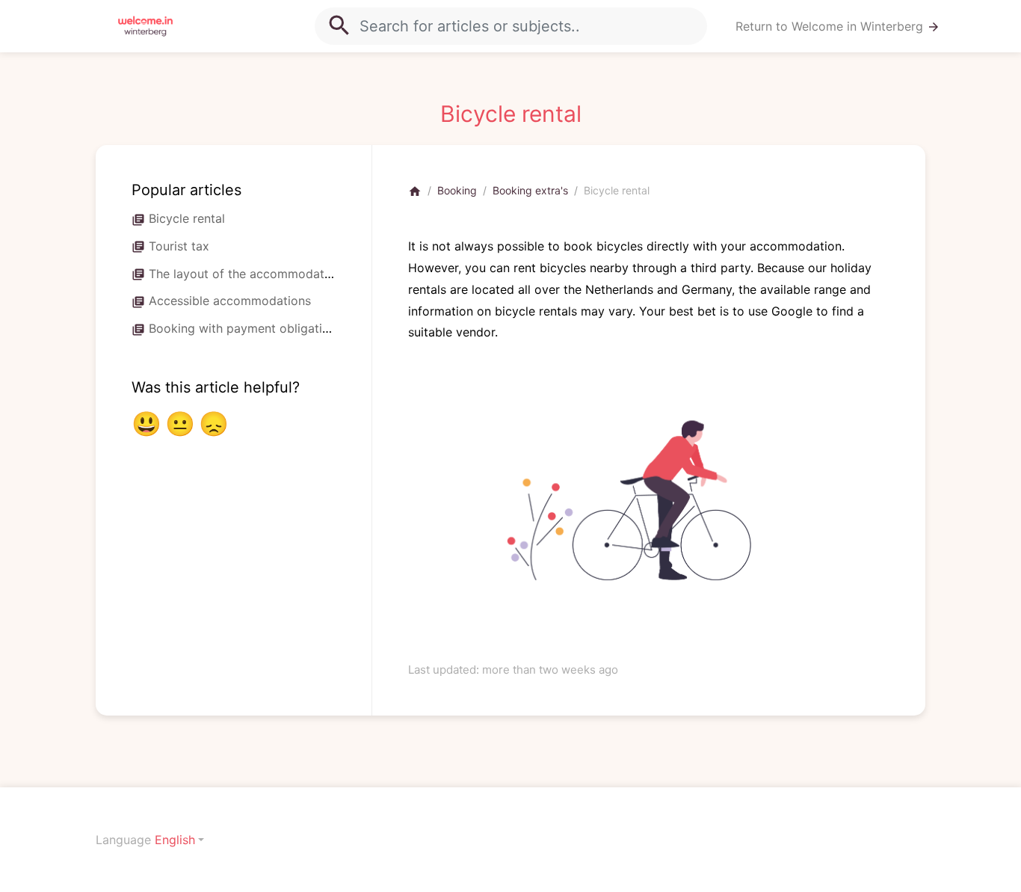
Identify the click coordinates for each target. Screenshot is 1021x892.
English (175, 839)
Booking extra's (530, 190)
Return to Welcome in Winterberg (837, 26)
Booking (457, 190)
